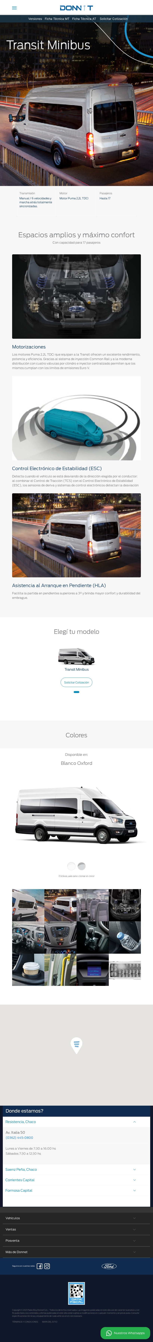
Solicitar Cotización (114, 19)
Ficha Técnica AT (84, 19)
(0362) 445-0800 (19, 1138)
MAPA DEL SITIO (49, 1322)
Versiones (35, 19)
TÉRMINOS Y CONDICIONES (25, 1322)
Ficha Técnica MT (57, 19)
